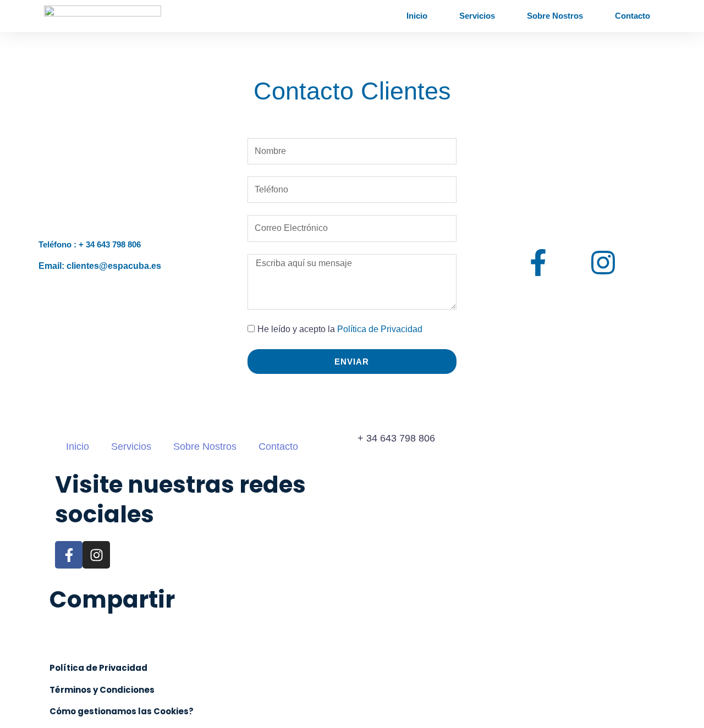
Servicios (477, 15)
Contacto (632, 15)
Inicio (416, 15)
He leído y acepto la (339, 329)
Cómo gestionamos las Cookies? (122, 711)
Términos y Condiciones (102, 690)
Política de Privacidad (379, 329)
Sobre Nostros (555, 15)
